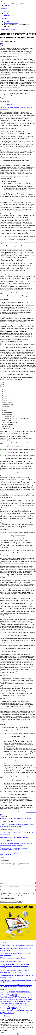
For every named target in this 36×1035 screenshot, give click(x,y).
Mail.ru (26, 994)
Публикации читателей (7, 29)
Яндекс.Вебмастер (6, 1010)
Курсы (28, 1001)
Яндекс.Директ (18, 1010)
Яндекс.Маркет (7, 1012)
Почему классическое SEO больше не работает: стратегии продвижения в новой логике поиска (16, 985)
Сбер (30, 1005)
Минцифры (11, 1003)
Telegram (10, 997)
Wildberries (29, 997)
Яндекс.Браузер (20, 1007)
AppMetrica (2, 994)
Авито (2, 999)
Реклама (18, 1005)
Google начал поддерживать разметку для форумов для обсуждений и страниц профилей (17, 825)
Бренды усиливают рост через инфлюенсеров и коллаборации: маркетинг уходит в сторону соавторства (15, 965)
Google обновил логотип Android (10, 961)
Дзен (25, 999)
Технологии (3, 1007)
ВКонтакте (20, 999)
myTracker (30, 994)
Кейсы (24, 1001)
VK (14, 997)
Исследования (17, 1001)
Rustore (2, 997)
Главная (6, 12)
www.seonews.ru (31, 812)
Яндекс (11, 1007)
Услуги (6, 13)
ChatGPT (7, 994)
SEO (6, 997)
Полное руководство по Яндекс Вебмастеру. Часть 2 (16, 945)
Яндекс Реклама (27, 1012)
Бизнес (16, 999)
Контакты (7, 5)
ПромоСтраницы (5, 1005)
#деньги (2, 992)
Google (13, 994)
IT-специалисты (20, 994)
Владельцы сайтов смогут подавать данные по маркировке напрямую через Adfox (14, 971)
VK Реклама (21, 997)
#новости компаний (19, 991)
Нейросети (17, 1003)
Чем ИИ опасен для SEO (8, 104)
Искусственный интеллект (5, 1001)
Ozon (34, 994)
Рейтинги (13, 1005)
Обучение (24, 1003)
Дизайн (30, 999)
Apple (30, 992)
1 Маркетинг (4, 18)
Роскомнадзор (25, 1005)
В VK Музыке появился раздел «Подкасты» (14, 958)
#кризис (7, 992)
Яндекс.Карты (29, 1010)
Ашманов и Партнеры (9, 999)
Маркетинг (4, 1003)
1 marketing (3, 8)
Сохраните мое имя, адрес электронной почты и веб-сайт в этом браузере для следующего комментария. (17, 894)
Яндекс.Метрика (19, 1012)
